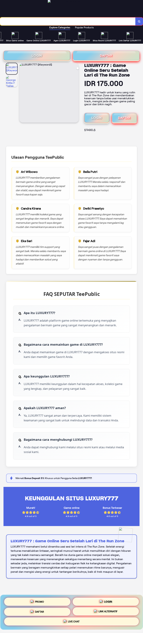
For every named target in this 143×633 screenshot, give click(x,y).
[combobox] (68, 21)
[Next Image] (76, 93)
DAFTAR (106, 55)
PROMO (39, 600)
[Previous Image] (22, 93)
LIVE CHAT (74, 622)
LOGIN (37, 55)
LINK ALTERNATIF (108, 612)
